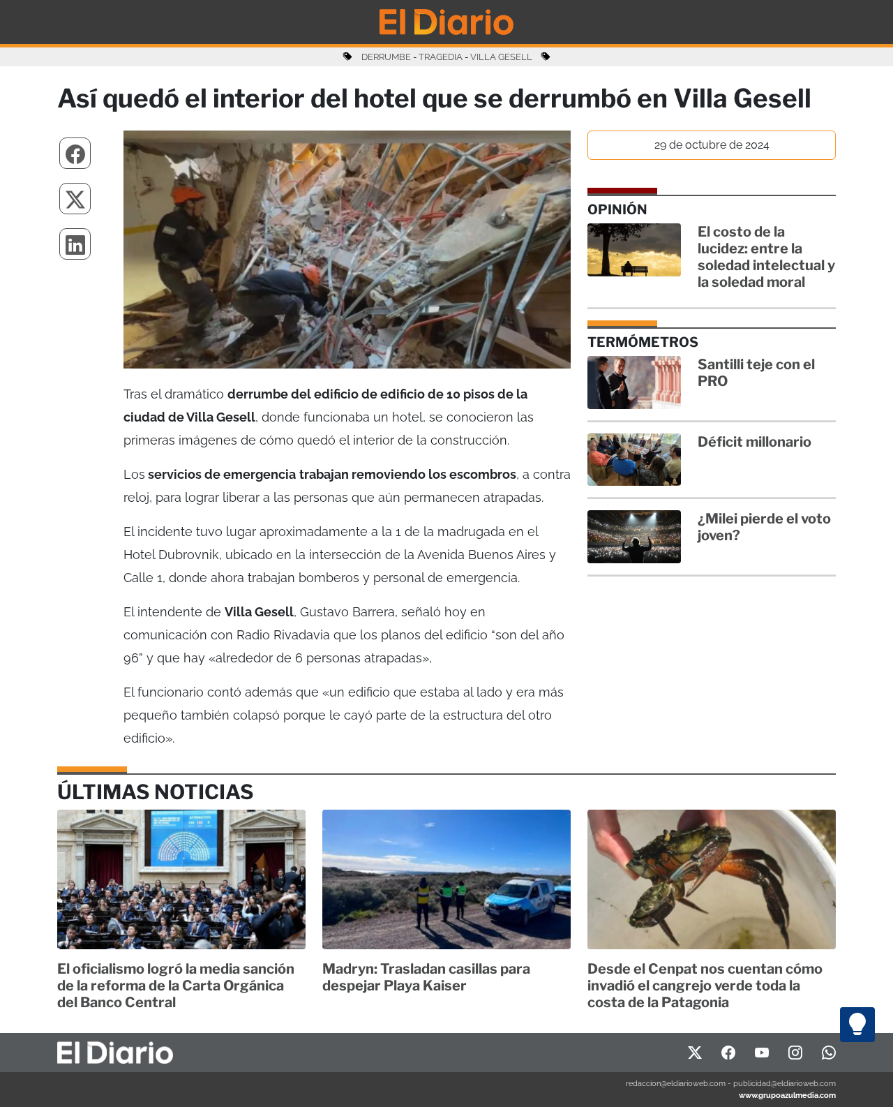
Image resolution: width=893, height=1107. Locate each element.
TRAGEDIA (441, 57)
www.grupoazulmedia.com (787, 1095)
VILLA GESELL (501, 57)
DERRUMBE (386, 57)
